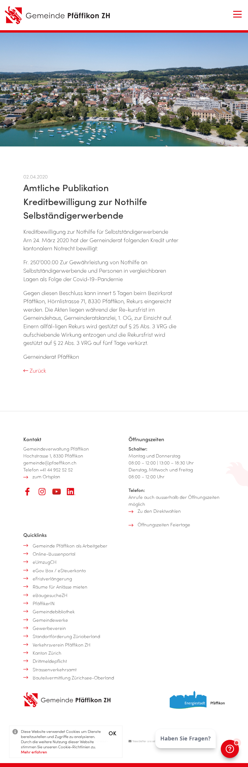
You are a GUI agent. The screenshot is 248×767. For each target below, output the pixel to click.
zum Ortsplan (46, 476)
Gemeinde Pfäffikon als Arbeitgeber (70, 545)
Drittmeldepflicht (50, 661)
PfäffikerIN (44, 603)
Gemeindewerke (50, 620)
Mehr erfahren (34, 752)
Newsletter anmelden (146, 741)
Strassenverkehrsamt (55, 669)
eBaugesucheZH (50, 595)
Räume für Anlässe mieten (60, 586)
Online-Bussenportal (54, 553)
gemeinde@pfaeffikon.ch (50, 462)
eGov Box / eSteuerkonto (59, 570)
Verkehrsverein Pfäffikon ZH (61, 644)
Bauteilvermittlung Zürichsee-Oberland (73, 677)
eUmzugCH (45, 562)
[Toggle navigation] (237, 14)
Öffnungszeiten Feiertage (164, 524)
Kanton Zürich (47, 653)
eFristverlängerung (52, 578)
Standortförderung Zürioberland (66, 636)
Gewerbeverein (49, 628)
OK (112, 733)
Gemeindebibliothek (54, 611)
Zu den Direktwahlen (159, 511)
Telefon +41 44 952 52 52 (48, 469)
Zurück (37, 370)
